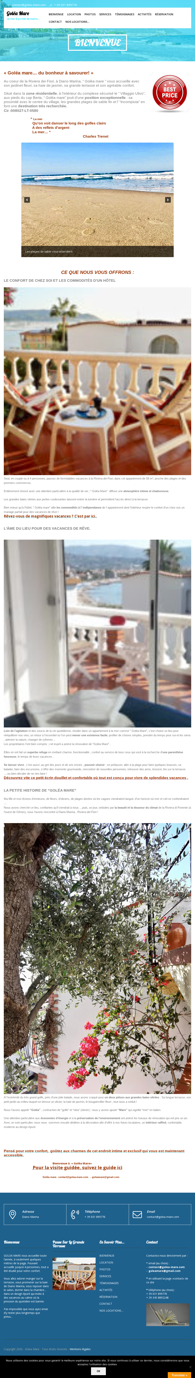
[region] (97, 200)
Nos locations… (111, 1310)
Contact (105, 1303)
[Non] (190, 1367)
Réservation (108, 1297)
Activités (105, 1290)
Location (106, 1262)
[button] (27, 200)
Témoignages (109, 1283)
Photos (104, 1269)
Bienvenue (106, 1255)
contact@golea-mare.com (29, 5)
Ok (98, 1371)
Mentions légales (80, 1349)
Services (105, 1276)
